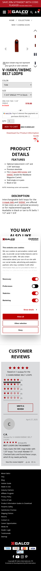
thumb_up (27, 462)
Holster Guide (6, 483)
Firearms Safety (7, 507)
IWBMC (10, 174)
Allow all (20, 317)
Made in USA (6, 487)
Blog (3, 480)
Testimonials (6, 533)
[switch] (35, 286)
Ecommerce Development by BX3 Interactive (20, 563)
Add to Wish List (28, 127)
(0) (21, 385)
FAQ (2, 477)
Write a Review (20, 407)
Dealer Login (6, 530)
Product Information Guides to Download (16, 503)
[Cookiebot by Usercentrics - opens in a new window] (28, 239)
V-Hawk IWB (8, 202)
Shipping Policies (7, 513)
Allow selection (20, 323)
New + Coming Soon (21, 25)
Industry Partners (7, 490)
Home (11, 20)
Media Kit (4, 527)
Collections (24, 20)
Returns (4, 517)
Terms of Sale (6, 500)
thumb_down (32, 462)
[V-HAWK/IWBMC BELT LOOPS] (16, 45)
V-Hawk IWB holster (18, 172)
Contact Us (5, 520)
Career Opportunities (9, 523)
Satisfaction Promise (8, 510)
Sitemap (4, 537)
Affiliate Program (7, 493)
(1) (21, 380)
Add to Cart (11, 126)
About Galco (5, 473)
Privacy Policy (6, 497)
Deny (20, 330)
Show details (29, 310)
